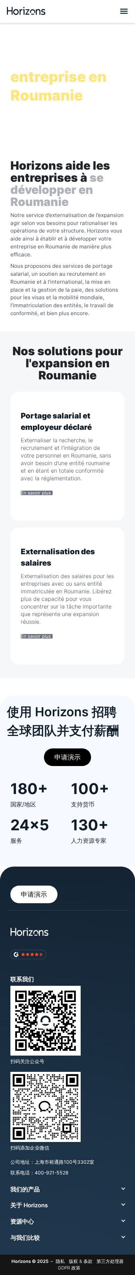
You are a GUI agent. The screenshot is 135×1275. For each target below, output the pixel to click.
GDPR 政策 (69, 1268)
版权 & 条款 (80, 1261)
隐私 (60, 1261)
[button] (122, 11)
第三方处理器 (110, 1261)
